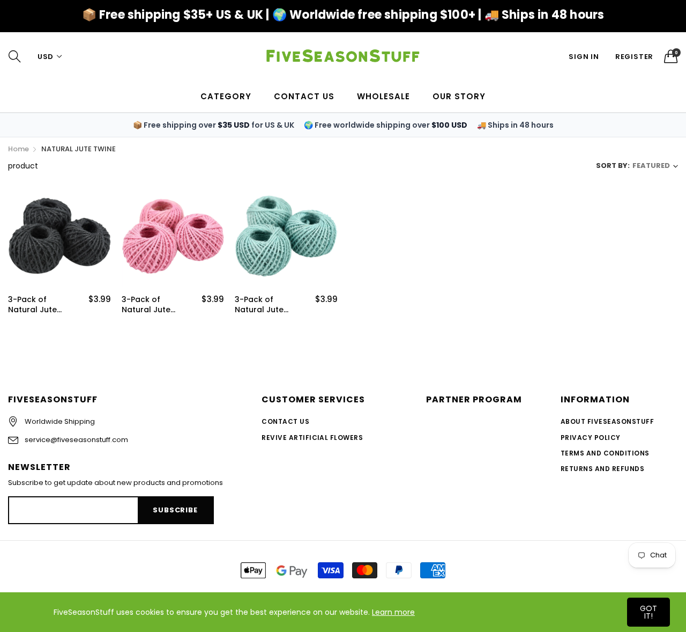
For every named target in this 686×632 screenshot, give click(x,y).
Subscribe (175, 510)
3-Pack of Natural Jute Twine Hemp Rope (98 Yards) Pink (154, 305)
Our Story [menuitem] (459, 96)
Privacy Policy (591, 437)
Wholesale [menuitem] (383, 96)
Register (634, 57)
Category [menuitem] (225, 96)
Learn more (393, 612)
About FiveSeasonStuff (607, 421)
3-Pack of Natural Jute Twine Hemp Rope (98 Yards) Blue (267, 305)
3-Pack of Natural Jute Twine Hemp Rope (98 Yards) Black (40, 305)
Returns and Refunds (602, 468)
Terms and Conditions (605, 453)
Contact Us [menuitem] (304, 96)
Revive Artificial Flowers (312, 437)
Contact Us (285, 421)
